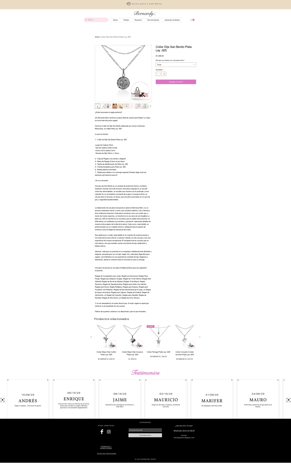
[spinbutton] (161, 74)
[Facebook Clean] (101, 431)
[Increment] (164, 74)
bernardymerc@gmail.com (184, 438)
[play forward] (288, 399)
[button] (192, 20)
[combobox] (176, 64)
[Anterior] (91, 337)
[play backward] (2, 399)
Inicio (97, 37)
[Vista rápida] (106, 337)
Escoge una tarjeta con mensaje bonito (170, 60)
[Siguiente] (199, 337)
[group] (145, 344)
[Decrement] (157, 74)
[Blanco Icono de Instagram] (108, 431)
